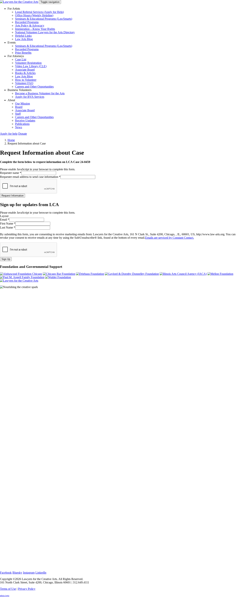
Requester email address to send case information (30, 176)
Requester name (10, 172)
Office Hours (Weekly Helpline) (34, 15)
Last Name (7, 227)
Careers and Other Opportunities (34, 86)
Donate (22, 133)
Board (18, 107)
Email (4, 219)
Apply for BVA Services (29, 96)
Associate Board (25, 69)
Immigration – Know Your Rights (35, 29)
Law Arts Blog (24, 39)
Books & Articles (25, 73)
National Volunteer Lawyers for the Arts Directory (45, 32)
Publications (22, 123)
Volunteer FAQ (24, 83)
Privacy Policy (26, 588)
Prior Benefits (23, 52)
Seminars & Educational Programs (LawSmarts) (43, 18)
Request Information (13, 195)
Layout (4, 216)
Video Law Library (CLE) (31, 66)
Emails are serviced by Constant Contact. (169, 237)
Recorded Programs (27, 22)
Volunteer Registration (28, 62)
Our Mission (22, 103)
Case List (20, 59)
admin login (4, 596)
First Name (7, 223)
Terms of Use (8, 588)
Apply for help (9, 133)
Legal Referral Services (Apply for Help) (39, 12)
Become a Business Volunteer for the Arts (40, 93)
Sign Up (6, 259)
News (18, 127)
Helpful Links (23, 35)
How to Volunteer (25, 79)
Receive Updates (25, 120)
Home (11, 140)
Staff (18, 113)
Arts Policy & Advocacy (29, 25)
